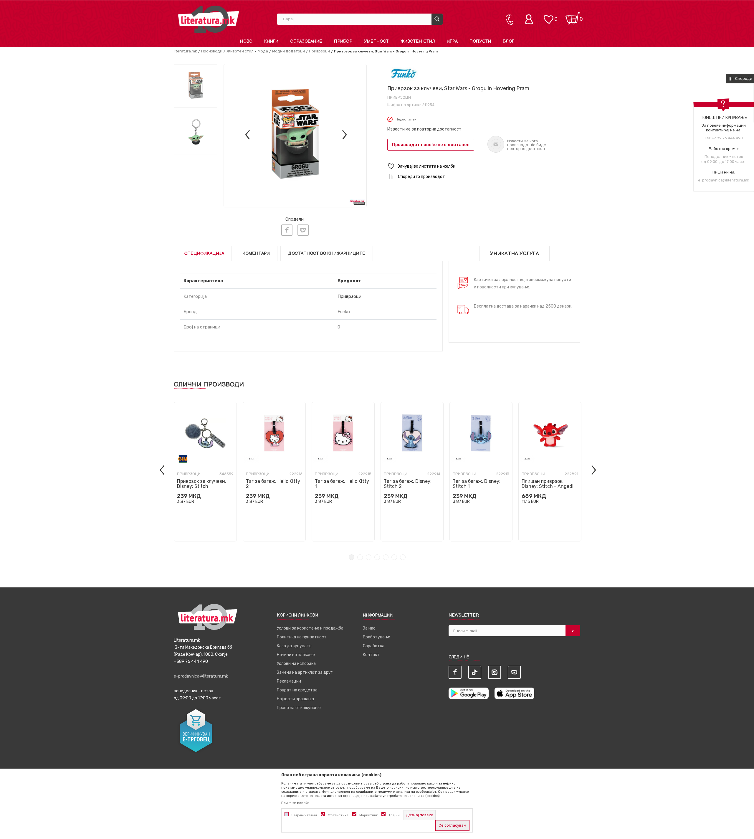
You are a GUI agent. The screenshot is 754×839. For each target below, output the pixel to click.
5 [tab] (385, 557)
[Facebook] (287, 230)
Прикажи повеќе (295, 803)
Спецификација (204, 253)
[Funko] (403, 73)
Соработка (373, 645)
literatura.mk (185, 51)
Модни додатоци (288, 51)
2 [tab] (360, 557)
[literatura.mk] (208, 19)
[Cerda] (251, 459)
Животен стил (240, 51)
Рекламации (289, 681)
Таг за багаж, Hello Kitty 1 (342, 484)
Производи (211, 51)
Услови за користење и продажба (310, 628)
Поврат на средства (297, 690)
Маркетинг (368, 815)
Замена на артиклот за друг (305, 672)
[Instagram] (494, 672)
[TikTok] (475, 672)
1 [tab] (351, 557)
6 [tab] (394, 557)
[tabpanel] (205, 471)
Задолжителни (304, 815)
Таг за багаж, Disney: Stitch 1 (476, 484)
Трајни (394, 815)
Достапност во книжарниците (326, 253)
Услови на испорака (296, 663)
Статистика (338, 815)
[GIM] (183, 459)
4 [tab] (377, 557)
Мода (263, 51)
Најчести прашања (295, 698)
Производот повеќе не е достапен (430, 144)
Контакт (371, 654)
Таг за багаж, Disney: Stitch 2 (407, 484)
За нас (369, 628)
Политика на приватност (302, 637)
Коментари (256, 253)
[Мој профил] (530, 19)
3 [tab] (368, 557)
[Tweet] (303, 230)
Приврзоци (319, 51)
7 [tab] (403, 557)
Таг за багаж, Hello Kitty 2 (273, 484)
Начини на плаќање (296, 654)
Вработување (376, 637)
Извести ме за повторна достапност (424, 129)
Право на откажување (299, 707)
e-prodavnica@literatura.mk (723, 180)
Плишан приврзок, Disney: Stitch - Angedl (547, 484)
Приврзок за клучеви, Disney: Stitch (201, 484)
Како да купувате (294, 645)
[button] (483, 166)
